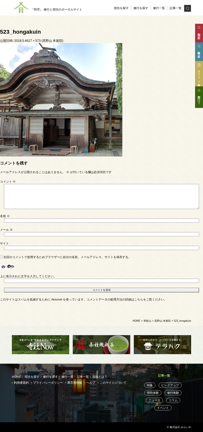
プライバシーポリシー (48, 382)
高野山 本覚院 (52, 40)
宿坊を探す (121, 8)
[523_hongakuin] (61, 99)
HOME (16, 376)
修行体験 (173, 392)
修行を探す (140, 8)
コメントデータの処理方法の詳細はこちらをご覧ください (125, 299)
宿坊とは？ (99, 376)
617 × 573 (34, 40)
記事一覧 (176, 8)
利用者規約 (21, 382)
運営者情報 (74, 382)
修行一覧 (159, 8)
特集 (150, 385)
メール (6, 229)
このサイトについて (113, 382)
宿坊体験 (153, 392)
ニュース (154, 400)
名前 (5, 216)
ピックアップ (170, 385)
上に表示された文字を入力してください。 (28, 276)
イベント (163, 407)
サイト (4, 243)
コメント (8, 181)
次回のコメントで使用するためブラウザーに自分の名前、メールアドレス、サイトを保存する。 (67, 257)
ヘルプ (90, 382)
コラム (173, 400)
